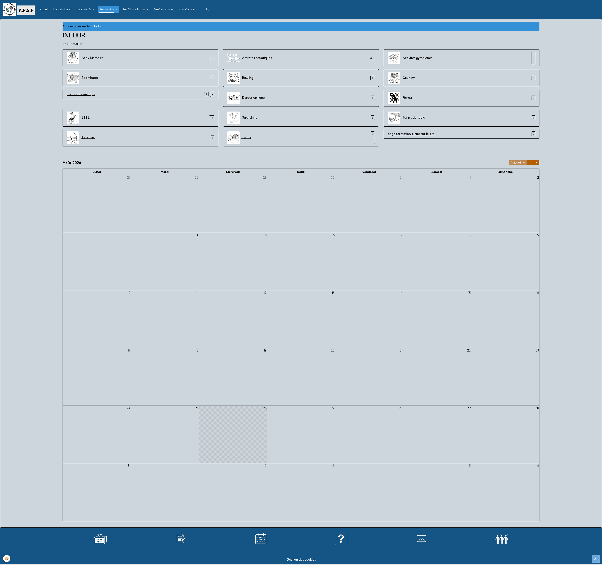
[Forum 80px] (501, 538)
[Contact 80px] (421, 538)
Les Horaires (107, 9)
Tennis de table (413, 117)
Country (408, 77)
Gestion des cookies (301, 559)
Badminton (89, 77)
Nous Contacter (187, 9)
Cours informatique (81, 94)
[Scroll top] (596, 559)
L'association (60, 9)
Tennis (246, 137)
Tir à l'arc (88, 137)
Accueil (43, 9)
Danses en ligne (253, 97)
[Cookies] (6, 558)
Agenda (84, 26)
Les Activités (84, 9)
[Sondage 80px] (100, 538)
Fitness (407, 97)
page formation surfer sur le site (411, 134)
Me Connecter (162, 9)
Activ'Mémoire (92, 58)
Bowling (247, 77)
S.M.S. (85, 117)
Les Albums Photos (134, 9)
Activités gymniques (417, 58)
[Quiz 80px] (341, 538)
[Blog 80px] (180, 538)
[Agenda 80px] (261, 538)
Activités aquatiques (256, 58)
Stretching (249, 117)
